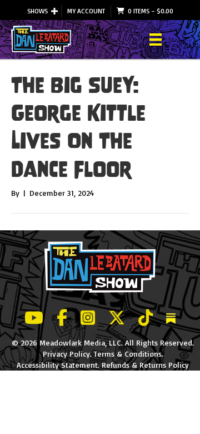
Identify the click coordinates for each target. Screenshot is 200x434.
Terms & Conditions (128, 353)
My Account (86, 11)
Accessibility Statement (57, 364)
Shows (37, 11)
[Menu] (155, 39)
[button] (54, 11)
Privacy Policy (66, 353)
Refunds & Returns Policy (145, 364)
